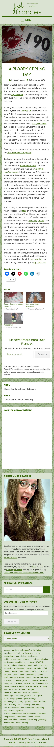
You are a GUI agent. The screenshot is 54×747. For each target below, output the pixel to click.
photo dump (9, 698)
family (6, 671)
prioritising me (10, 701)
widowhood (9, 723)
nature (22, 689)
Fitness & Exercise (31, 366)
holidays (7, 680)
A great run (8, 325)
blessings (8, 653)
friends (44, 671)
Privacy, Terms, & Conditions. (32, 742)
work (18, 723)
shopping (40, 707)
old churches (34, 692)
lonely (6, 686)
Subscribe (42, 354)
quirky (20, 701)
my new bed (17, 94)
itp (46, 683)
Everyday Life (17, 366)
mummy (7, 689)
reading (20, 372)
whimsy (22, 720)
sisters (12, 710)
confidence (18, 369)
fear (21, 671)
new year (31, 689)
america (7, 650)
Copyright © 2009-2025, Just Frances (22, 739)
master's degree (17, 686)
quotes (28, 701)
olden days (8, 695)
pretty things (30, 698)
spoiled (19, 710)
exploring (38, 668)
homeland (34, 680)
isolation (40, 683)
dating (14, 665)
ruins (20, 704)
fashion (14, 671)
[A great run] (13, 318)
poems (19, 698)
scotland (33, 372)
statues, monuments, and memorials (20, 713)
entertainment (33, 369)
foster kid (35, 671)
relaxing (12, 704)
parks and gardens (23, 695)
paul (34, 695)
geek (22, 674)
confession (9, 662)
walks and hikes (10, 720)
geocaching (31, 674)
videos (37, 717)
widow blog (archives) (37, 720)
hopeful (43, 680)
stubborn (42, 713)
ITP (41, 567)
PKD (34, 567)
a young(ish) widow (14, 570)
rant (5, 704)
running (26, 372)
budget (17, 653)
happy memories (17, 677)
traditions (21, 717)
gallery (15, 674)
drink (30, 665)
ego (25, 369)
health (28, 677)
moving (43, 686)
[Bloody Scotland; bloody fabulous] (13, 297)
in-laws (19, 683)
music (14, 689)
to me (41, 220)
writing (25, 723)
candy (37, 653)
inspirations (29, 683)
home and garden (20, 680)
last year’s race (39, 124)
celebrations (9, 656)
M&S (24, 211)
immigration (9, 683)
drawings (22, 665)
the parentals (9, 717)
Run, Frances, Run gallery (19, 152)
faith (46, 668)
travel (30, 717)
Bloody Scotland (28, 165)
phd (40, 695)
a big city (33, 220)
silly (5, 710)
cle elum (44, 659)
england (7, 668)
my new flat (36, 259)
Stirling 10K (26, 111)
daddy (6, 665)
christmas (35, 659)
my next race (39, 262)
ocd (25, 692)
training (7, 375)
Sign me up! (11, 621)
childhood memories (12, 659)
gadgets (7, 674)
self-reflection (27, 707)
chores (26, 659)
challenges (32, 656)
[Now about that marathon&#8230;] (35, 297)
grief (6, 677)
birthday (37, 650)
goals (42, 369)
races (13, 372)
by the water (27, 653)
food (27, 671)
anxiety (15, 650)
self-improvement (11, 707)
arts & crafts (26, 650)
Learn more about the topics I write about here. (24, 573)
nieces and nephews (12, 692)
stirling (41, 372)
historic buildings (40, 677)
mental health (32, 686)
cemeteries (21, 656)
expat (29, 668)
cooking (30, 662)
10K (11, 369)
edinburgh (38, 665)
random (42, 701)
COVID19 (39, 662)
